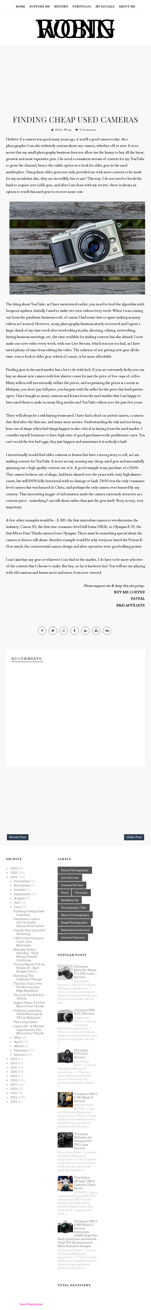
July (17, 902)
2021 (13, 1067)
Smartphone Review (75, 930)
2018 (14, 1080)
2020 (14, 1071)
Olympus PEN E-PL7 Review (84, 1011)
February (21, 1050)
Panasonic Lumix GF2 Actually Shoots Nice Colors (28, 922)
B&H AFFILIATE (130, 605)
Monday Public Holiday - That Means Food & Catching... (25, 955)
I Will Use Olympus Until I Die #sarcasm (28, 941)
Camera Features (73, 937)
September (22, 894)
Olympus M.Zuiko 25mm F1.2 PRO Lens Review (85, 972)
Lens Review (70, 877)
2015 (13, 1093)
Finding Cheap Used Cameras (75, 119)
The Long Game (25, 1022)
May (17, 1037)
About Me (127, 6)
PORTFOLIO (82, 6)
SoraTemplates (31, 1304)
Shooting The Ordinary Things (27, 977)
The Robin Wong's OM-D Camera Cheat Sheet (85, 1183)
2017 (14, 1084)
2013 (13, 1102)
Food (64, 892)
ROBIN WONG (75, 29)
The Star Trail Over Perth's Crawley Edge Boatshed (27, 987)
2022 (14, 1063)
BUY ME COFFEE (129, 592)
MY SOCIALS (105, 6)
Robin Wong (63, 129)
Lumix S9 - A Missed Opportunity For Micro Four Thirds (28, 1030)
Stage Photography (74, 922)
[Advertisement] (75, 78)
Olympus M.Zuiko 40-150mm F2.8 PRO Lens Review (83, 1141)
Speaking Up (69, 900)
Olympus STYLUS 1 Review (81, 1054)
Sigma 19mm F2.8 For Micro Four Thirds (29, 1004)
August (19, 898)
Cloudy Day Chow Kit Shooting (29, 932)
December (22, 881)
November (22, 885)
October (20, 890)
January (20, 1054)
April (18, 1042)
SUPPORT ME (39, 6)
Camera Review (72, 885)
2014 (14, 1097)
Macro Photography (75, 915)
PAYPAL (138, 599)
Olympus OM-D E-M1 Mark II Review (85, 1097)
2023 (14, 1059)
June (18, 907)
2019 (14, 1076)
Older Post (134, 837)
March (19, 1046)
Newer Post (17, 837)
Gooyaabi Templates (82, 1304)
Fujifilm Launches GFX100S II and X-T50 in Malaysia (28, 1014)
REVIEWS (61, 6)
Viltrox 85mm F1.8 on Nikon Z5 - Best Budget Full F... (29, 968)
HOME (20, 6)
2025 (14, 873)
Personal (81, 892)
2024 (14, 877)
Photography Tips (73, 907)
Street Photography (75, 870)
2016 (14, 1089)
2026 (14, 868)
